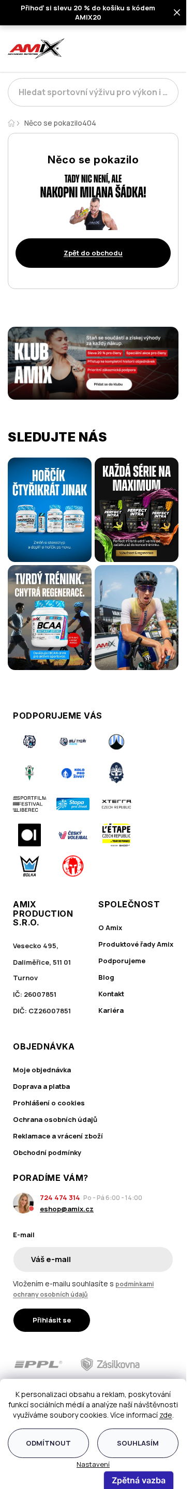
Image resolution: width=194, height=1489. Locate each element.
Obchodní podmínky (47, 1152)
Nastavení (93, 1464)
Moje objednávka (42, 1069)
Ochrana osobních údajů (55, 1119)
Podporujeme (121, 960)
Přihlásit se (52, 1320)
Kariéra (111, 1010)
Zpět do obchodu (93, 252)
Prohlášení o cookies (49, 1102)
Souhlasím (138, 1443)
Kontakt (111, 993)
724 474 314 (60, 1197)
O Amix (110, 927)
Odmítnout (48, 1443)
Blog (106, 977)
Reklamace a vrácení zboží (58, 1136)
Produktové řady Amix (135, 944)
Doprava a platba (41, 1086)
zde (165, 1415)
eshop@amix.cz (67, 1208)
